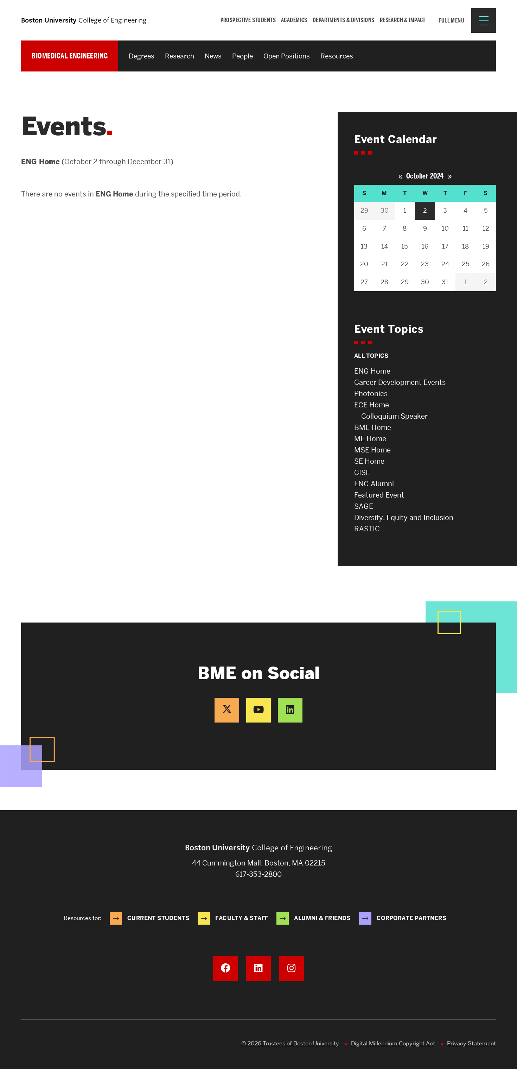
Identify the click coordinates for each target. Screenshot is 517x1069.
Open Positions (286, 56)
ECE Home (371, 405)
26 (486, 264)
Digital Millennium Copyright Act (393, 1043)
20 (364, 264)
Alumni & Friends (322, 918)
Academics (294, 20)
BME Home (372, 427)
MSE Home (372, 450)
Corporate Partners (411, 918)
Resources (336, 56)
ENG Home (372, 371)
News (213, 56)
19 (486, 246)
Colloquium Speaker (394, 416)
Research (179, 56)
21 (384, 264)
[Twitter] (227, 710)
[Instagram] (291, 968)
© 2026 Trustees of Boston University (290, 1043)
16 (425, 246)
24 (445, 264)
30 (385, 210)
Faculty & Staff (241, 918)
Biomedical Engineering (70, 56)
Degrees (141, 56)
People (242, 56)
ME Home (370, 438)
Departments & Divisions (344, 20)
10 (445, 228)
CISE (362, 472)
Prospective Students (248, 20)
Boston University (40, 1044)
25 (466, 264)
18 (465, 246)
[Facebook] (225, 968)
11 (465, 228)
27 (364, 282)
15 (404, 246)
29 (364, 210)
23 (425, 264)
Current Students (158, 918)
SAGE (363, 506)
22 (405, 264)
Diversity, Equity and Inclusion (403, 517)
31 (445, 282)
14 (384, 246)
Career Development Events (400, 382)
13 (364, 246)
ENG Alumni (374, 483)
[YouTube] (258, 710)
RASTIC (367, 528)
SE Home (369, 461)
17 (445, 246)
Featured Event (379, 495)
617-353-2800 (258, 874)
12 (486, 228)
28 (384, 282)
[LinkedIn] (290, 710)
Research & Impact (403, 20)
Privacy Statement (471, 1043)
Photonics (371, 393)
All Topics (371, 356)
